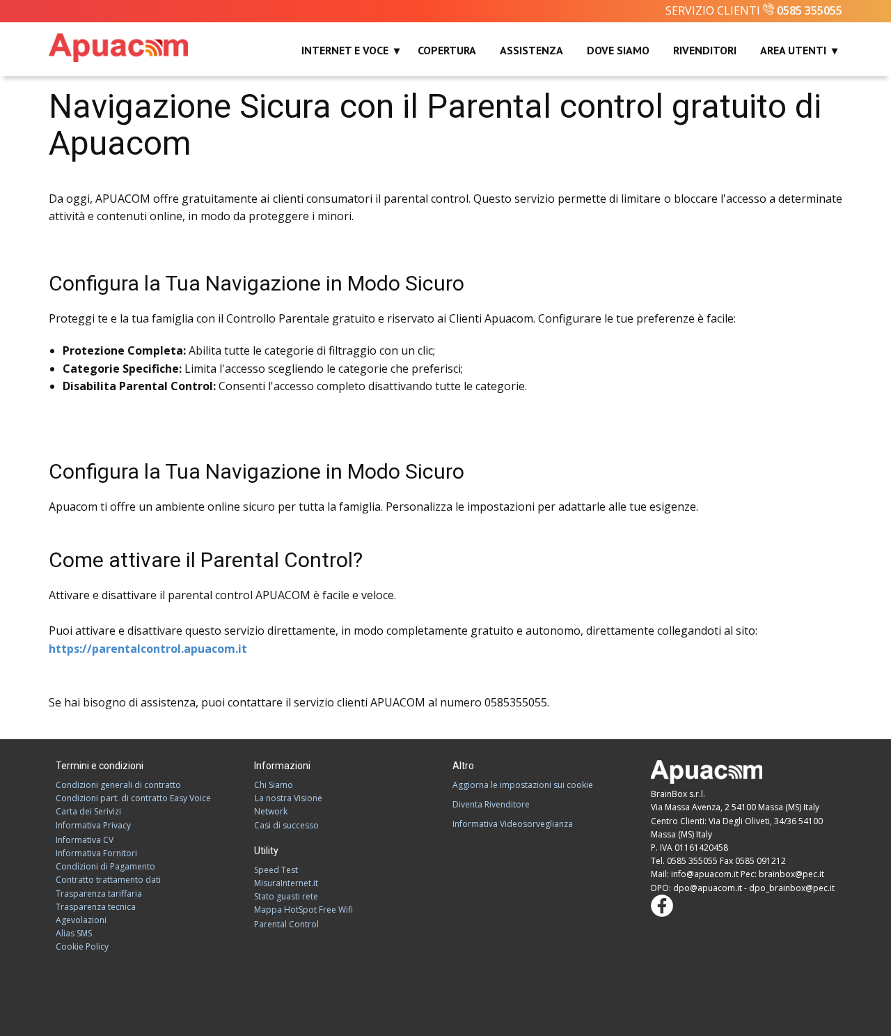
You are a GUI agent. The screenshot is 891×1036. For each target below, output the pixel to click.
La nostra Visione (288, 798)
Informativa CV (84, 840)
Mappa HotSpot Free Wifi (303, 909)
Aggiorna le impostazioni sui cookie (522, 785)
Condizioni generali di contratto (118, 785)
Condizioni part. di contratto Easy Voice (133, 798)
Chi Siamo (273, 785)
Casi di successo (286, 825)
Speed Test (276, 870)
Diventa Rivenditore (491, 804)
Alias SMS (74, 933)
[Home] (118, 48)
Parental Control (286, 924)
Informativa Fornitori (96, 853)
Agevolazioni (81, 920)
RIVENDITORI (704, 50)
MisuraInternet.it (286, 883)
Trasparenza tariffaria (99, 893)
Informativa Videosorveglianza (512, 824)
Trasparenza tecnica (96, 907)
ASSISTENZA (531, 50)
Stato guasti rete (286, 896)
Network (270, 811)
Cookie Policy (82, 946)
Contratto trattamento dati (108, 880)
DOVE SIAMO (618, 50)
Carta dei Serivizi (88, 811)
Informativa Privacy (93, 825)
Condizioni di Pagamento (105, 866)
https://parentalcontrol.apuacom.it (148, 648)
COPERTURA (447, 50)
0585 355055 (809, 10)
